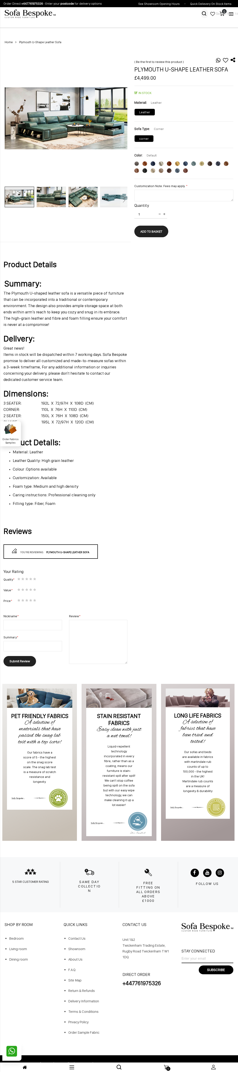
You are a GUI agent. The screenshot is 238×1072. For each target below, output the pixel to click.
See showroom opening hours (159, 4)
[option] (136, 163)
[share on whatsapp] (218, 61)
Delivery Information (83, 1001)
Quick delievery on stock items (210, 4)
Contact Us (77, 938)
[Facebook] (195, 873)
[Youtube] (207, 873)
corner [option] (144, 138)
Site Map (75, 980)
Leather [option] (144, 112)
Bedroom (16, 938)
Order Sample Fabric (83, 1032)
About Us (75, 959)
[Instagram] (220, 873)
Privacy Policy (78, 1022)
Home (9, 42)
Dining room (18, 959)
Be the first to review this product (159, 62)
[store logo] (60, 14)
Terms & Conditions (83, 1011)
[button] (20, 201)
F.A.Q (72, 970)
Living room (18, 949)
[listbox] (183, 113)
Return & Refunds (81, 990)
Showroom (76, 949)
